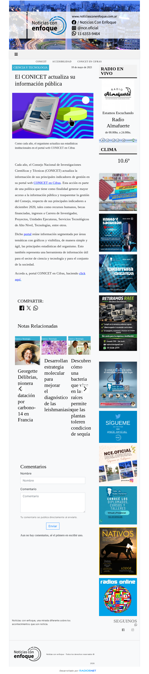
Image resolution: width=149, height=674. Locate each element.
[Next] (85, 389)
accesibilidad (62, 61)
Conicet (41, 61)
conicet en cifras (89, 61)
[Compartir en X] (28, 309)
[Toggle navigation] (16, 54)
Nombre (25, 473)
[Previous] (21, 389)
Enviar (53, 526)
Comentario (28, 489)
